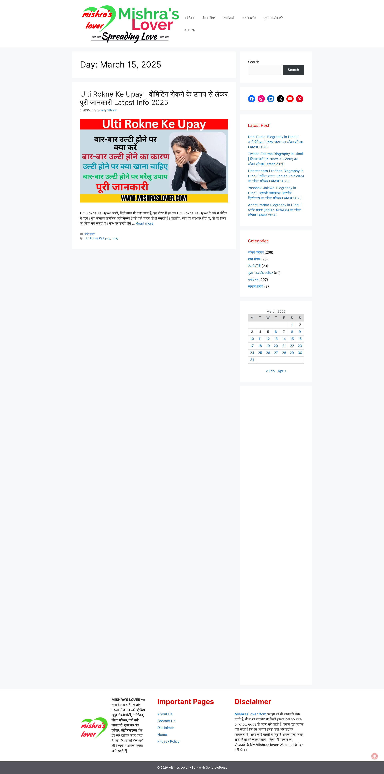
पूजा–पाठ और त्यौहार (274, 18)
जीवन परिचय (208, 18)
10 (252, 339)
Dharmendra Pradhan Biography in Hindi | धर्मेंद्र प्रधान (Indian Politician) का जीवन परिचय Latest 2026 (276, 176)
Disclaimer (165, 728)
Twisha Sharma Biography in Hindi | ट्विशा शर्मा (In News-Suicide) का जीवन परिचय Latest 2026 (275, 159)
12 (268, 339)
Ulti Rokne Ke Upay (97, 238)
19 (268, 346)
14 (284, 339)
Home (162, 735)
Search (253, 62)
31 (252, 360)
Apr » (282, 371)
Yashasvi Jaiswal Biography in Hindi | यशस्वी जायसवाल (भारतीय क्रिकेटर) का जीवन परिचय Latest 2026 (275, 193)
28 (284, 353)
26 (268, 353)
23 (300, 346)
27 (276, 353)
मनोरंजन (189, 18)
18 (260, 346)
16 (300, 339)
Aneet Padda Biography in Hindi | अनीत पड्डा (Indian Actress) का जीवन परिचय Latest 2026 (275, 210)
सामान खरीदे (249, 18)
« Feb (270, 371)
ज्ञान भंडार (189, 30)
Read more (144, 223)
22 (292, 346)
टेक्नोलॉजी (228, 18)
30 (300, 353)
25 (260, 353)
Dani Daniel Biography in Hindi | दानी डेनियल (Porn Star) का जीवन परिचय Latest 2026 (275, 142)
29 (292, 353)
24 (252, 353)
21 (284, 346)
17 (252, 346)
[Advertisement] (276, 535)
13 (276, 339)
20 (276, 346)
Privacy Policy (168, 741)
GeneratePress (216, 767)
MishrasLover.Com (250, 714)
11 (260, 339)
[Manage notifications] (374, 756)
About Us (165, 714)
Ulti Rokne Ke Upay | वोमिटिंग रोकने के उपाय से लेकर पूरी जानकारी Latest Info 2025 (154, 98)
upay (115, 238)
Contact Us (166, 721)
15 (292, 339)
